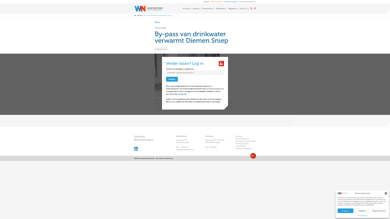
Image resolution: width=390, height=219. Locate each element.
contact (181, 94)
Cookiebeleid (241, 146)
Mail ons (255, 8)
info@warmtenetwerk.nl (185, 150)
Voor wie (186, 9)
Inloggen (171, 79)
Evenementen (207, 9)
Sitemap (239, 136)
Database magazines (243, 148)
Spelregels (206, 1)
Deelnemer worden (216, 1)
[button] (386, 193)
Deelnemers (220, 9)
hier (170, 102)
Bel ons (251, 8)
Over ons (243, 9)
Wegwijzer (232, 9)
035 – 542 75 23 (182, 147)
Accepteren (345, 211)
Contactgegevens (242, 139)
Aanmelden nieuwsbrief (231, 1)
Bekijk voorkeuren (379, 211)
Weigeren (362, 211)
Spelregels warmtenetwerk (246, 141)
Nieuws (195, 9)
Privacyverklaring (362, 215)
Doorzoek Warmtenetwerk (246, 1)
